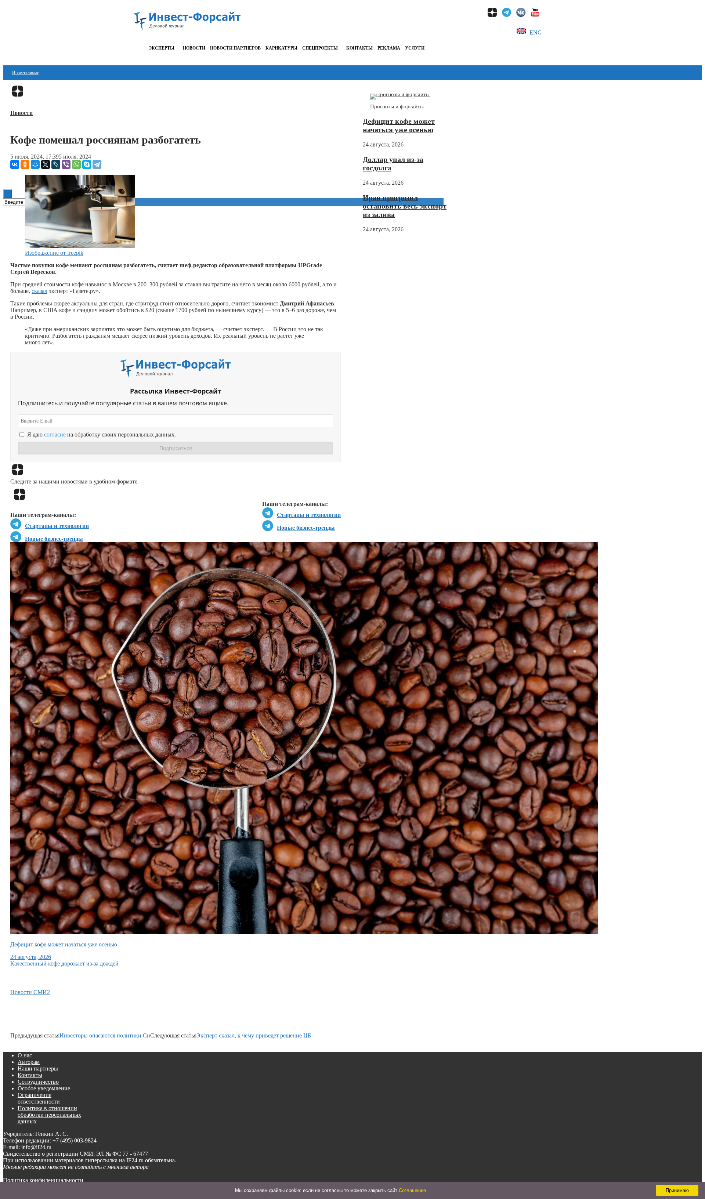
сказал (39, 291)
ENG (535, 32)
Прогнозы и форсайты (397, 106)
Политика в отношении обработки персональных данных (49, 1114)
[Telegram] (97, 164)
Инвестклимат (25, 72)
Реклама (388, 48)
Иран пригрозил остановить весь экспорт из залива (404, 205)
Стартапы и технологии (309, 515)
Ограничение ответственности (39, 1098)
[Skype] (86, 164)
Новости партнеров (235, 48)
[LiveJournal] (55, 164)
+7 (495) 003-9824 (75, 1140)
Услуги (414, 48)
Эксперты (161, 48)
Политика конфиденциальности (43, 1180)
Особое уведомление (44, 1088)
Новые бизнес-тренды (306, 528)
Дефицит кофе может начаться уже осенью (399, 125)
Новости (194, 48)
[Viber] (66, 164)
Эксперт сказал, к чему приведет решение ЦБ (253, 1035)
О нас (25, 1055)
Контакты (359, 48)
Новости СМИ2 (30, 992)
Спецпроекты (320, 48)
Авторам (29, 1062)
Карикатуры (281, 48)
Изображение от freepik (54, 253)
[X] (45, 164)
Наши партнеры (38, 1068)
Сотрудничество (38, 1082)
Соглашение (412, 1190)
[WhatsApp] (76, 164)
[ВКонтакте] (14, 164)
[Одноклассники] (25, 164)
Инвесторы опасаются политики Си (104, 1035)
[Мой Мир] (35, 164)
